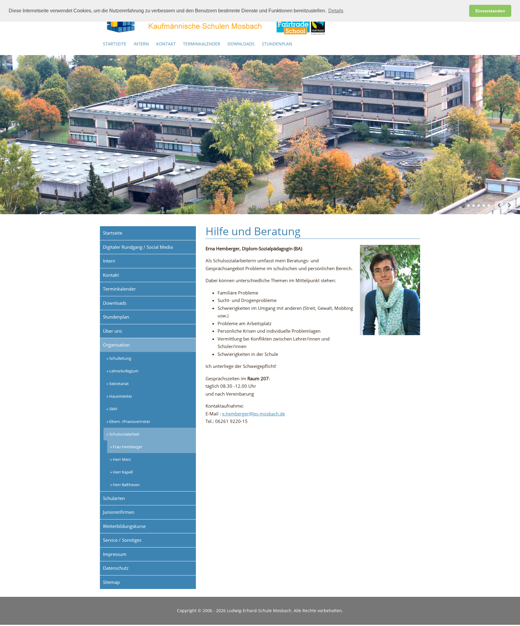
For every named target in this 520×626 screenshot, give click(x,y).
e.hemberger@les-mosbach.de (253, 414)
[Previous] (498, 205)
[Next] (509, 205)
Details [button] (335, 10)
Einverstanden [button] (490, 10)
